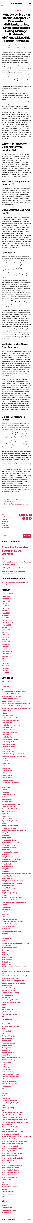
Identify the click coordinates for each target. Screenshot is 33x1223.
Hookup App (6, 955)
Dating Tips (5, 890)
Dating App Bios (7, 837)
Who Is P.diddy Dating (9, 1175)
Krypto (4, 1007)
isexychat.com (21, 267)
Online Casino (6, 1040)
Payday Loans (6, 1062)
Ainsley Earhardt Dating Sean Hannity (14, 691)
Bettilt (4, 758)
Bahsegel (5, 713)
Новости (5, 1184)
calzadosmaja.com (8, 780)
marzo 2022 (6, 642)
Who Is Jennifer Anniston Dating (12, 1158)
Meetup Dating (7, 1019)
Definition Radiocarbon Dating (12, 897)
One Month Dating (8, 1038)
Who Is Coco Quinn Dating (10, 1146)
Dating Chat (6, 854)
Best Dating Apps (7, 722)
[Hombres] (30, 515)
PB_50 (4, 1064)
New (3, 1028)
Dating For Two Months (9, 857)
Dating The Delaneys (9, 888)
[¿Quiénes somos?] (23, 515)
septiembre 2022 (7, 627)
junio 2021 (5, 663)
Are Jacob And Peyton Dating (11, 696)
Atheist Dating (6, 710)
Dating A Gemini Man (9, 828)
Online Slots (6, 1055)
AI (2, 689)
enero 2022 (5, 646)
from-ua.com (6, 929)
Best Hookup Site (7, 749)
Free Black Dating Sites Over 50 (12, 921)
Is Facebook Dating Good (10, 978)
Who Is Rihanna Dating (9, 1177)
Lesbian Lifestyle (7, 1009)
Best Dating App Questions (11, 720)
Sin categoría (16, 10)
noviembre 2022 (7, 622)
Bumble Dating (7, 778)
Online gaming (6, 1050)
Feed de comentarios (9, 1210)
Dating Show (6, 869)
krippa (4, 1004)
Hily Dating (5, 950)
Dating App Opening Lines (10, 845)
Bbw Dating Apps (7, 715)
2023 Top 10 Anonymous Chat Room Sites (16, 568)
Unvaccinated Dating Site (10, 1127)
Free (3, 917)
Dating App (5, 835)
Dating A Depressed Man (10, 825)
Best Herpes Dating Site (10, 739)
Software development (9, 1100)
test (3, 1110)
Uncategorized (7, 1124)
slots (3, 1096)
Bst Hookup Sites (7, 773)
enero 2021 (5, 668)
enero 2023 (5, 618)
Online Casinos (7, 1045)
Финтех (4, 1189)
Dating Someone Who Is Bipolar (12, 881)
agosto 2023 (6, 601)
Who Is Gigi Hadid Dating (10, 1151)
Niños (3, 523)
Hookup (4, 952)
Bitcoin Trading (7, 763)
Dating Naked (6, 864)
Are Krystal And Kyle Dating (11, 701)
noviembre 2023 (7, 594)
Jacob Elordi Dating (8, 988)
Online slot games (8, 1052)
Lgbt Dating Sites (7, 1012)
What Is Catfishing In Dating (11, 1134)
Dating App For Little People (11, 842)
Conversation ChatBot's (10, 809)
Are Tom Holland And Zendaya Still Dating (16, 703)
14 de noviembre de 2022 (17, 47)
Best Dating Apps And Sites (11, 725)
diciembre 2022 (7, 620)
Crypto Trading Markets (10, 821)
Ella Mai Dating (6, 907)
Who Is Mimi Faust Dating (10, 1172)
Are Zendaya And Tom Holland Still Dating (16, 708)
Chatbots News (7, 799)
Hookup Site (6, 962)
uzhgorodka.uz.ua (8, 1129)
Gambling (5, 933)
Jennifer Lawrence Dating (10, 993)
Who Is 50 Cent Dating (9, 1139)
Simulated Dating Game (9, 1084)
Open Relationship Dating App (12, 1057)
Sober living (6, 1098)
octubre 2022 (6, 625)
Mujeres (4, 519)
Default (4, 895)
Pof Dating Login (7, 1067)
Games (4, 941)
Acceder (4, 1205)
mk (3, 1021)
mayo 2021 (5, 666)
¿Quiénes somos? (7, 517)
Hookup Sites (6, 964)
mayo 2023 (5, 608)
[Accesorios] (27, 518)
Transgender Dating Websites (12, 1117)
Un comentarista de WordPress (12, 583)
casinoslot (5, 792)
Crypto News (6, 814)
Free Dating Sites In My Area (11, 924)
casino (4, 785)
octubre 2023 (6, 596)
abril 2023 (5, 610)
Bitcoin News (6, 761)
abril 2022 (5, 639)
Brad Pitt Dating (7, 770)
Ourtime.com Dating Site (10, 1060)
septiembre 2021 (7, 656)
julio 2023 (5, 603)
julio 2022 (5, 632)
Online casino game (8, 1043)
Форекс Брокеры (8, 1191)
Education (5, 905)
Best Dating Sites (7, 737)
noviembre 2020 (7, 670)
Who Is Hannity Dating (9, 1155)
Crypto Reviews (7, 818)
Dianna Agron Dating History (11, 900)
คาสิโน (4, 1196)
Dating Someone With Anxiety (12, 883)
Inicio (3, 515)
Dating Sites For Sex (8, 876)
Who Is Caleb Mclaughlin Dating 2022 (14, 1141)
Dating (4, 823)
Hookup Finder (7, 959)
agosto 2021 (6, 658)
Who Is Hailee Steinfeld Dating (12, 1153)
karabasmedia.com (8, 995)
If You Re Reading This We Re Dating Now (15, 976)
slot (3, 1088)
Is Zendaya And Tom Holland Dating (13, 983)
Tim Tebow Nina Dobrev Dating (12, 1112)
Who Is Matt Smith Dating (10, 1170)
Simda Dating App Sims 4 (10, 1081)
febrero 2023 (6, 615)
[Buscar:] (11, 536)
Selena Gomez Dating (9, 1079)
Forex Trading (6, 914)
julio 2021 (5, 661)
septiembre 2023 (7, 598)
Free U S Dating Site (8, 926)
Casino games (6, 787)
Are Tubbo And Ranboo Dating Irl (12, 706)
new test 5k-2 (6, 1031)
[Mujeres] (27, 515)
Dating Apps (6, 849)
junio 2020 (5, 673)
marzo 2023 (6, 613)
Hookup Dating (7, 957)
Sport (3, 1105)
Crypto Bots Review (8, 811)
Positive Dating (7, 1069)
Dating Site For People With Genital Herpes (16, 873)
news (3, 1033)
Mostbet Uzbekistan (8, 1024)
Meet (3, 1016)
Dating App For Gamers (9, 840)
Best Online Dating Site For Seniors (13, 754)
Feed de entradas (7, 1208)
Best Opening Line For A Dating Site (14, 756)
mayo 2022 (5, 637)
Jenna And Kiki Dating (9, 990)
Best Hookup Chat (8, 742)
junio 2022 (5, 634)
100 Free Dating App (8, 682)
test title (4, 558)
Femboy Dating (7, 909)
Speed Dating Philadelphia (10, 1103)
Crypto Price (6, 816)
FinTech (4, 912)
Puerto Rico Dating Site (9, 1072)
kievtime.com (6, 997)
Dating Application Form (10, 847)
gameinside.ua (7, 938)
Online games (6, 1048)
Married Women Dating (9, 1014)
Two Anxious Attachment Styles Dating (15, 1122)
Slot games (5, 1093)
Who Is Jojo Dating (8, 1160)
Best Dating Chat (7, 727)
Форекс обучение (8, 1194)
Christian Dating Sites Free (11, 804)
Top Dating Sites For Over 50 (11, 1115)
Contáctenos (6, 528)
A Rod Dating (6, 687)
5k (2, 684)
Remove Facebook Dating (10, 1074)
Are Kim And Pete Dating (10, 698)
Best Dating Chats (8, 730)
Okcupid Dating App (8, 1036)
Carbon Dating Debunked (10, 782)
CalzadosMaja (16, 3)
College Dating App (8, 806)
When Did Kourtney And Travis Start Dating (16, 1136)
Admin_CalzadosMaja (19, 45)
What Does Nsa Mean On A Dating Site (14, 1131)
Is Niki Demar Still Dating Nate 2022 (13, 981)
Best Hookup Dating (8, 746)
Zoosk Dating (6, 1179)
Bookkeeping (6, 768)
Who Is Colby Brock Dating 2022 (12, 1148)
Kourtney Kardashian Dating (11, 1002)
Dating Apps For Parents (10, 852)
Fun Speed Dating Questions (11, 931)
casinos (4, 790)
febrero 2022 (6, 644)
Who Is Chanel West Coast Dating (13, 1143)
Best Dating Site (7, 734)
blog (3, 766)
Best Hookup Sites (8, 751)
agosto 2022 (6, 630)
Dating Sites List (7, 878)
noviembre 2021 (7, 651)
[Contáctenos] (30, 518)
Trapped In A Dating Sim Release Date (14, 1120)
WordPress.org (7, 1212)
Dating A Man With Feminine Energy (14, 830)
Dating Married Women (9, 861)
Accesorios (5, 525)
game (3, 936)
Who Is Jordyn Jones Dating (11, 1163)
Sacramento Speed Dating (10, 1076)
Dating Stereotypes (8, 885)
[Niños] (23, 518)
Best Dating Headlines (9, 732)
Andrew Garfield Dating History (12, 694)
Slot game (5, 1091)
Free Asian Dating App (9, 919)
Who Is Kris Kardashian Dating (12, 1165)
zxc (3, 1182)
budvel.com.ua (7, 775)
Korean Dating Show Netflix (11, 1000)
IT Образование (7, 985)
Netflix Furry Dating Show (10, 1026)
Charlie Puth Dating (8, 794)
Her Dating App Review (9, 947)
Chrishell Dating (7, 802)
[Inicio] (20, 515)
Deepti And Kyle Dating (9, 893)
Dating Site (5, 871)
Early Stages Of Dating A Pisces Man (14, 902)
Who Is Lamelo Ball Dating (10, 1167)
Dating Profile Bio (7, 866)
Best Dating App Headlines (11, 718)
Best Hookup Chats (8, 744)
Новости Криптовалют (10, 1187)
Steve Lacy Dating (8, 1108)
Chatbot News (6, 797)
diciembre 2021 (7, 649)
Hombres (5, 521)
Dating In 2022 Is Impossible (11, 859)
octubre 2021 (6, 654)
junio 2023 (5, 606)
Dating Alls (5, 833)
